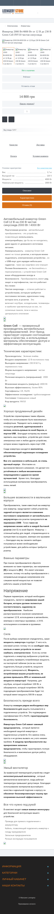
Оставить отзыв (28, 86)
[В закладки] (4, 119)
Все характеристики (44, 168)
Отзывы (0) (27, 205)
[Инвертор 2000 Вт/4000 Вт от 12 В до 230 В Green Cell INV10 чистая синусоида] (27, 41)
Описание (27, 191)
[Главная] (3, 26)
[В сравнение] (11, 119)
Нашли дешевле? (27, 104)
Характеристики (27, 198)
